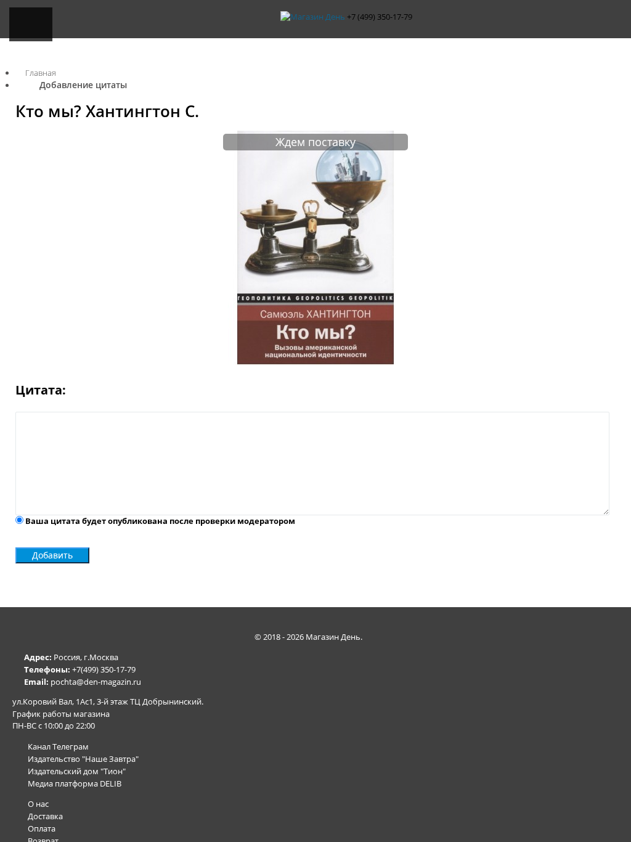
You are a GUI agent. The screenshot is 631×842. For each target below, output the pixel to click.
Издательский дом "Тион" (77, 771)
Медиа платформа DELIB (74, 783)
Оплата (41, 828)
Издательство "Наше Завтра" (83, 758)
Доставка (45, 816)
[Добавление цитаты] (315, 361)
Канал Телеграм (58, 746)
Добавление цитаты (83, 85)
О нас (38, 803)
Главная (40, 72)
